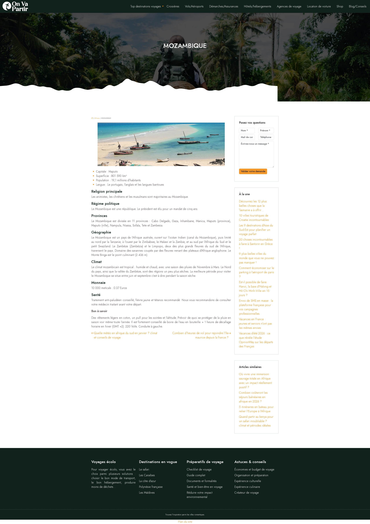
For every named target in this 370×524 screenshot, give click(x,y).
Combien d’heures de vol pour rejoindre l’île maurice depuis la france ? (200, 335)
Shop (340, 6)
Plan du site (185, 522)
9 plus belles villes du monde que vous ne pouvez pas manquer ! (256, 258)
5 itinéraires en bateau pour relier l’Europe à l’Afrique (256, 409)
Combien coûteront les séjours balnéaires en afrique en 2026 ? (253, 397)
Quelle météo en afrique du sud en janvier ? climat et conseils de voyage (125, 335)
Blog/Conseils (357, 6)
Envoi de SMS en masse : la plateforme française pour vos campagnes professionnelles (256, 307)
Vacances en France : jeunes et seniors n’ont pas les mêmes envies (255, 323)
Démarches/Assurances (223, 6)
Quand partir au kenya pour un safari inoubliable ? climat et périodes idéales (256, 421)
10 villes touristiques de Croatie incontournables (254, 218)
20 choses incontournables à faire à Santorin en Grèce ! (256, 244)
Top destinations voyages (145, 6)
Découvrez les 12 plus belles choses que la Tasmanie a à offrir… (253, 205)
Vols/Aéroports (194, 6)
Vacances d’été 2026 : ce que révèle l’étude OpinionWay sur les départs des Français (256, 340)
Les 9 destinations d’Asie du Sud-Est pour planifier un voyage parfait (256, 229)
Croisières (173, 6)
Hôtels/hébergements (257, 6)
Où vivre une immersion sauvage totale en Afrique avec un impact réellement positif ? (255, 380)
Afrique (97, 118)
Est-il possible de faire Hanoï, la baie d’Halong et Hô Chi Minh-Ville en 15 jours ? (255, 288)
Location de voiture (319, 6)
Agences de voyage (289, 6)
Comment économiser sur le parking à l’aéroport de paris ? (256, 272)
